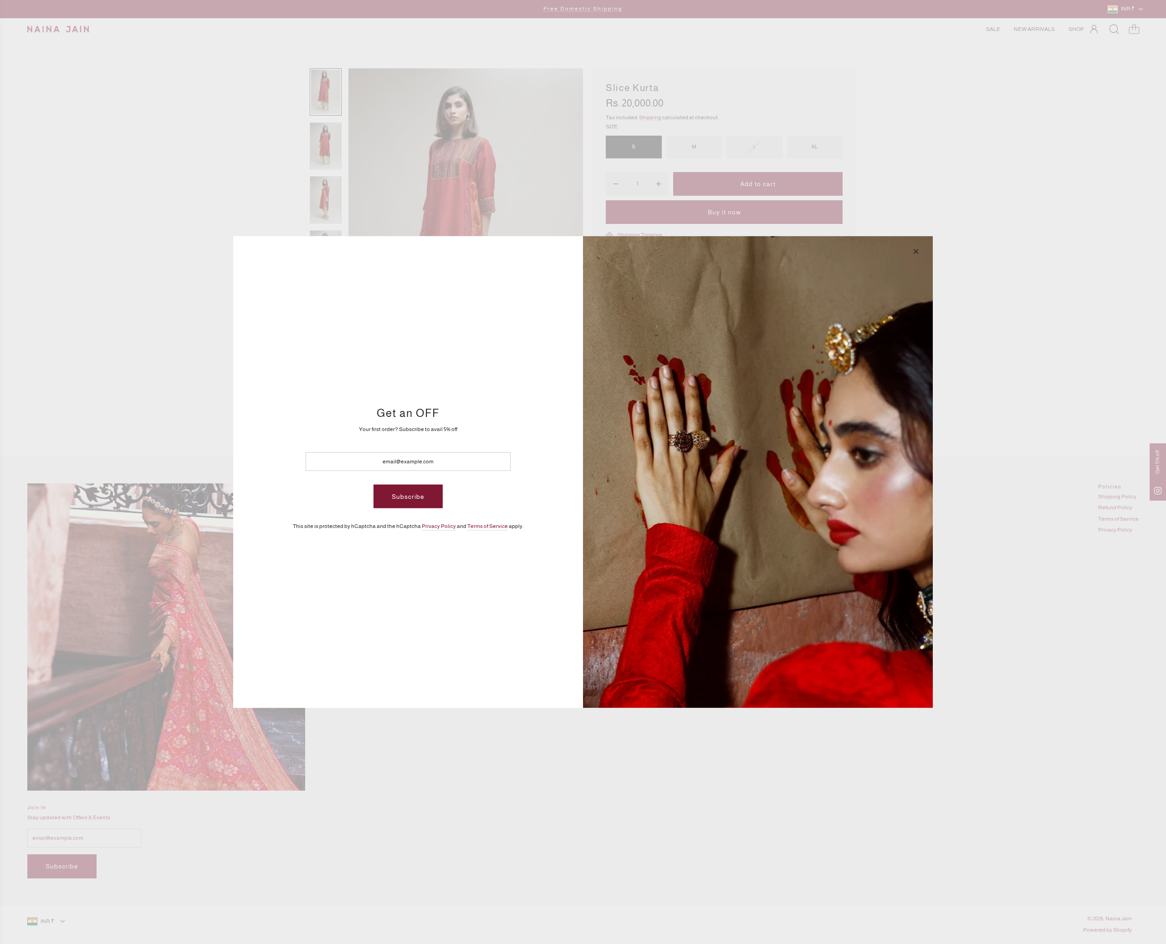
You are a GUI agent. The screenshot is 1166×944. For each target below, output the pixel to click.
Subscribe (408, 496)
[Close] (916, 252)
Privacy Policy (439, 526)
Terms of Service (487, 526)
